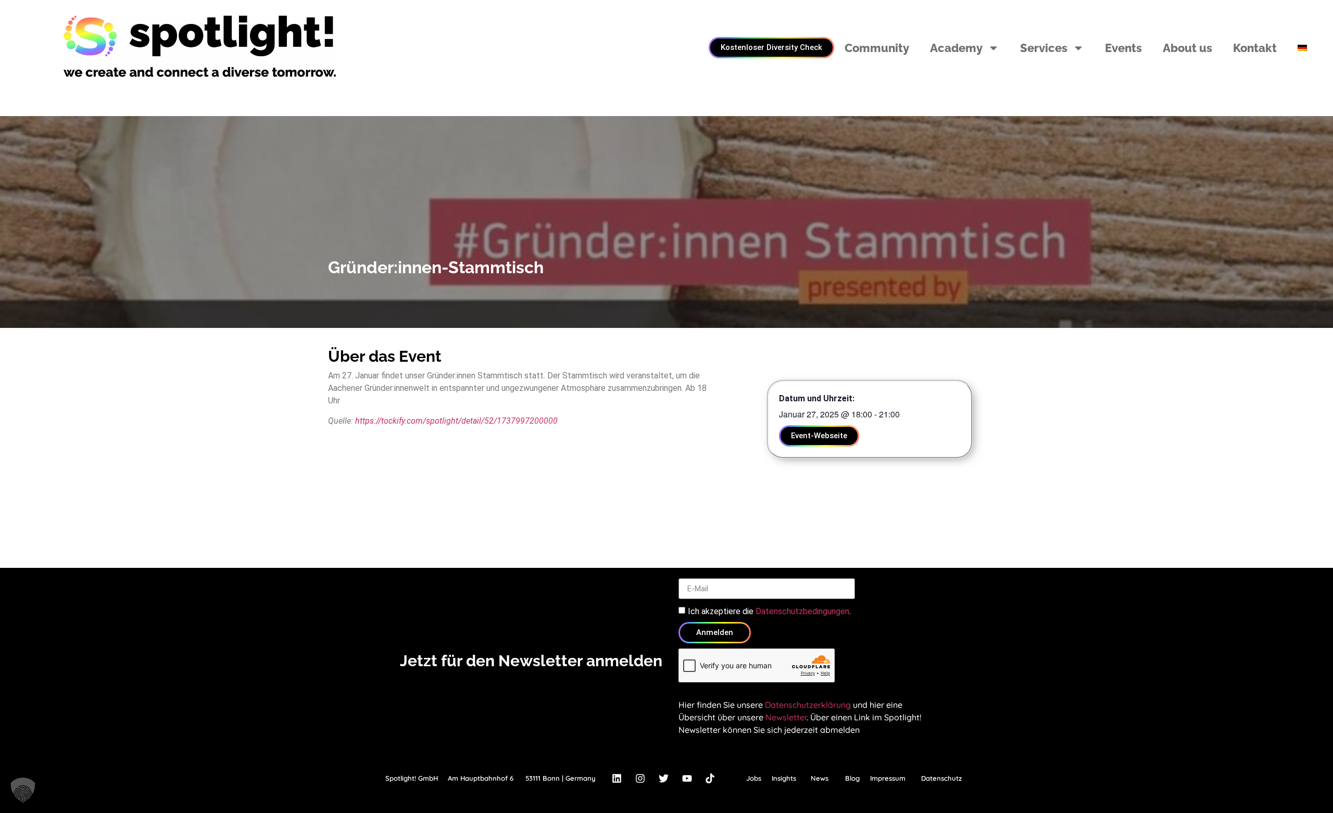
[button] (23, 790)
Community (877, 48)
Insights (784, 778)
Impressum (888, 778)
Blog (852, 778)
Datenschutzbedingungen (802, 611)
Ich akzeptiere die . (769, 611)
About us (1187, 48)
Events (1123, 48)
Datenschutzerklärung (808, 705)
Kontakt (1255, 48)
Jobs (753, 778)
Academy (956, 48)
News (819, 778)
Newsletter (786, 717)
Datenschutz (941, 778)
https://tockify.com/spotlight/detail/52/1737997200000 (456, 421)
